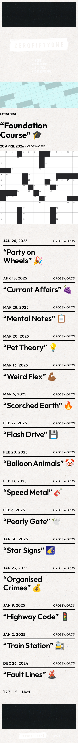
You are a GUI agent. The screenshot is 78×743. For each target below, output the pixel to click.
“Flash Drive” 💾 (30, 434)
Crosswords (36, 146)
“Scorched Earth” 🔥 (38, 405)
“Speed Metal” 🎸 (33, 492)
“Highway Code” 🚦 (36, 616)
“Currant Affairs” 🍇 (37, 289)
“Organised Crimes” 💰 (22, 583)
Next (26, 692)
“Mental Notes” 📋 (34, 318)
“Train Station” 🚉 (33, 645)
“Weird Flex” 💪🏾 (29, 376)
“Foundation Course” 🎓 (23, 130)
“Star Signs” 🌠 (29, 550)
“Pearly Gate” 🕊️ (32, 521)
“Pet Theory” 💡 (30, 347)
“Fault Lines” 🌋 (30, 674)
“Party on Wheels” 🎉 (22, 256)
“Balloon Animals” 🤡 (38, 463)
